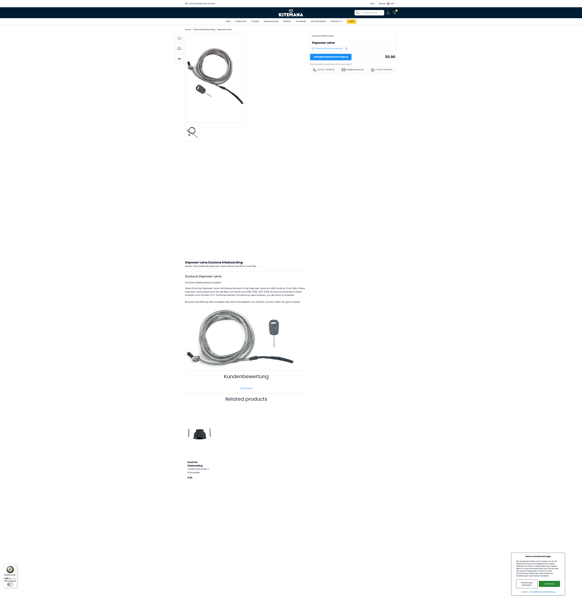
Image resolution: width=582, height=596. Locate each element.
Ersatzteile (301, 21)
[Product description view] (179, 48)
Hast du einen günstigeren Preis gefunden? (331, 64)
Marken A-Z (336, 21)
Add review (246, 388)
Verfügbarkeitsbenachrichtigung (331, 57)
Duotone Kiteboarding (204, 30)
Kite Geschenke (318, 21)
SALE (351, 21)
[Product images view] (179, 38)
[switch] (10, 584)
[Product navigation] (179, 58)
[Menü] (15, 566)
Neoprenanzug (271, 21)
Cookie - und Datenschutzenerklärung (538, 592)
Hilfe (372, 4)
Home (188, 30)
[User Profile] (388, 12)
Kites (228, 21)
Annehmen (549, 584)
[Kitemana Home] (291, 12)
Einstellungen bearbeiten (527, 584)
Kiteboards (241, 21)
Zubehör (287, 21)
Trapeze (255, 21)
